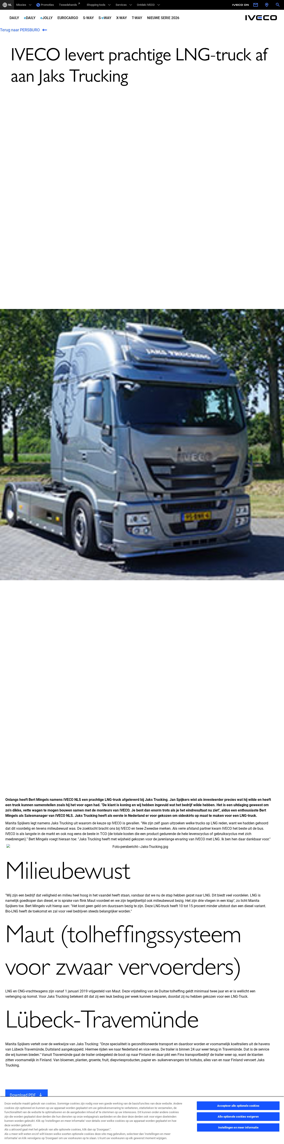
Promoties (47, 4)
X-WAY (121, 18)
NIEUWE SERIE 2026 (163, 18)
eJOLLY (46, 18)
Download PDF (23, 1095)
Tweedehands (68, 4)
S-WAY (88, 18)
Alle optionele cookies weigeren (238, 1116)
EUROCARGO (67, 18)
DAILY (14, 18)
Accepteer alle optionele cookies (238, 1105)
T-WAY (137, 18)
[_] (241, 5)
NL (10, 4)
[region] (142, 1120)
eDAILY (30, 18)
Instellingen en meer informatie (238, 1127)
